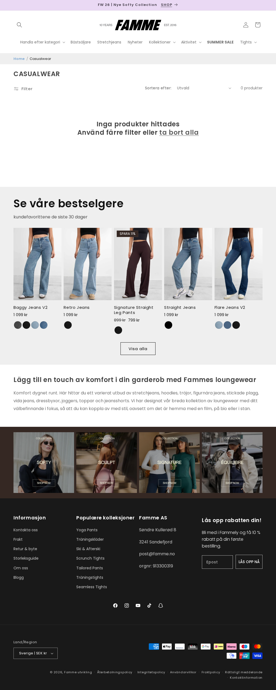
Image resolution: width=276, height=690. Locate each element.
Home (19, 58)
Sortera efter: (158, 88)
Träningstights (89, 577)
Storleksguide (26, 558)
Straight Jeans (180, 307)
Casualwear (40, 58)
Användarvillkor (183, 672)
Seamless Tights (91, 587)
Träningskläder (90, 539)
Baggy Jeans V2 (30, 307)
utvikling (85, 672)
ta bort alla (179, 132)
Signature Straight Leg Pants (134, 310)
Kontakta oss (25, 530)
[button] (19, 25)
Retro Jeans (77, 307)
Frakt (18, 539)
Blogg (18, 577)
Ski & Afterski (88, 549)
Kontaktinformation (246, 677)
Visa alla (138, 348)
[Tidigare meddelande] (15, 5)
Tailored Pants (89, 568)
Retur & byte (25, 549)
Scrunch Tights (90, 558)
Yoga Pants (87, 530)
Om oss (20, 568)
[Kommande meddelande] (261, 5)
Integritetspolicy (151, 672)
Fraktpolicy (211, 672)
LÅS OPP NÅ (249, 561)
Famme (70, 672)
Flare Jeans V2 (230, 307)
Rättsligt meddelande (244, 672)
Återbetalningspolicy (114, 672)
